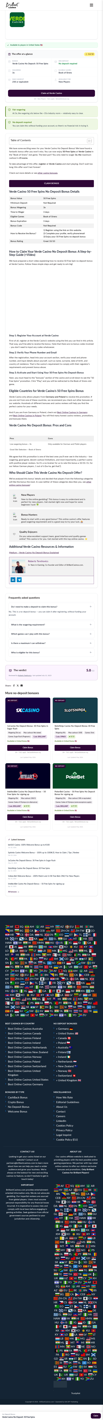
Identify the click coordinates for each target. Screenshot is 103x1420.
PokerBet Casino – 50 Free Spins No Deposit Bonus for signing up (75, 793)
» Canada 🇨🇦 (63, 1038)
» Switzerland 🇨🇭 (66, 1075)
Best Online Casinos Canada (24, 1033)
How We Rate (64, 1097)
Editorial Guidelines (67, 1102)
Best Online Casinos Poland (24, 1061)
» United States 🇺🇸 (67, 1033)
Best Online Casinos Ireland (24, 1043)
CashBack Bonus (17, 1097)
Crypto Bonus (16, 1102)
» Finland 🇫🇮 (63, 1052)
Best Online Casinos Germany (25, 1084)
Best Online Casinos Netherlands (27, 1047)
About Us (61, 1107)
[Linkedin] (13, 579)
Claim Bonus (28, 748)
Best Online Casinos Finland (24, 1038)
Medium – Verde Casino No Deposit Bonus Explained (34, 553)
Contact (60, 1111)
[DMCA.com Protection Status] (76, 1384)
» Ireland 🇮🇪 (63, 1057)
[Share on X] (18, 686)
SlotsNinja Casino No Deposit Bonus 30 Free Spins (75, 727)
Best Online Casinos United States (28, 1079)
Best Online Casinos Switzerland (27, 1066)
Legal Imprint (63, 1135)
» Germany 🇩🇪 (64, 1029)
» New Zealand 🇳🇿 (67, 1066)
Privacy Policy (64, 1130)
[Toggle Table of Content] (88, 141)
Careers (60, 1116)
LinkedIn (61, 1121)
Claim (95, 1416)
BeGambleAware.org (62, 99)
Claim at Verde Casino (51, 93)
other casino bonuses (48, 173)
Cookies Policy (64, 1125)
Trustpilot (75, 1393)
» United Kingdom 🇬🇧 (68, 1080)
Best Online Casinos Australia (25, 1029)
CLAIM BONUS (51, 183)
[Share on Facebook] (14, 686)
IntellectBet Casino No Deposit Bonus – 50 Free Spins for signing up (26, 793)
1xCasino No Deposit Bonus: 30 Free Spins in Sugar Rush (27, 727)
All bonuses (12, 892)
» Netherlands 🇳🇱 (66, 1061)
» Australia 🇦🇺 (64, 1047)
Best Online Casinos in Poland (27, 416)
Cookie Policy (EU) (67, 1139)
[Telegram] (19, 579)
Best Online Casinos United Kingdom (24, 1073)
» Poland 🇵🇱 (63, 1043)
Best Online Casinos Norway (25, 1057)
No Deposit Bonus (18, 1107)
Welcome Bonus (17, 1111)
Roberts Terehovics (81, 33)
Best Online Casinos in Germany (72, 412)
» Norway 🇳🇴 (63, 1071)
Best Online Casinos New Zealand (28, 1052)
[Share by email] (21, 686)
